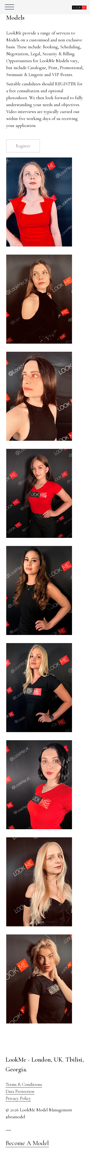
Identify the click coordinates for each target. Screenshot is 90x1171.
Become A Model (27, 1143)
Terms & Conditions (24, 1084)
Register (23, 146)
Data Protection (20, 1091)
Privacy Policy (18, 1098)
